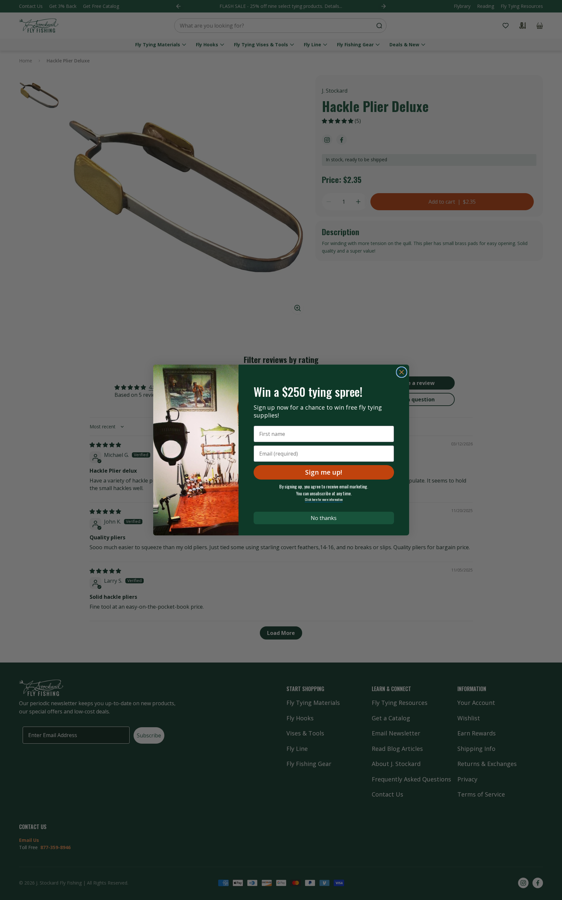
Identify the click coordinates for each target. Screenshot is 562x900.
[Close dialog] (401, 372)
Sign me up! (323, 472)
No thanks (324, 518)
